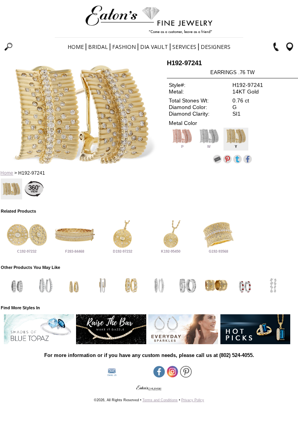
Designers (215, 46)
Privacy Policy (192, 400)
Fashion (124, 46)
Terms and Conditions (160, 400)
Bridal (98, 46)
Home (76, 46)
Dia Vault (154, 46)
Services (184, 46)
